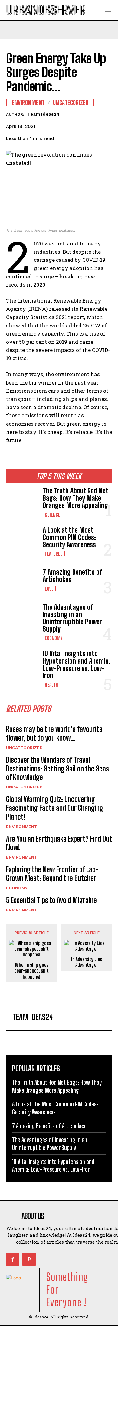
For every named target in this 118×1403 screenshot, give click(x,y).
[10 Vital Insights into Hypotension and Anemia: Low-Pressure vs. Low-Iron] (22, 664)
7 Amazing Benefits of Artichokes (72, 575)
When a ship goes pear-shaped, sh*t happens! (31, 970)
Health (51, 684)
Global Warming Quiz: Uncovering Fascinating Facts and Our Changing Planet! (54, 808)
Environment (21, 826)
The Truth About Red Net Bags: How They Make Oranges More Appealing (75, 498)
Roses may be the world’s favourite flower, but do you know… (54, 733)
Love (49, 588)
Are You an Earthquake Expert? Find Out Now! (59, 843)
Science (52, 514)
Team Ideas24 (43, 114)
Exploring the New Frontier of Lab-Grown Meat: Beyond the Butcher (52, 873)
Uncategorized (24, 747)
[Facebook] (12, 1259)
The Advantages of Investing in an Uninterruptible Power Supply (72, 618)
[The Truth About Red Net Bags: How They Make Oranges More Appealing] (22, 501)
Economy (53, 638)
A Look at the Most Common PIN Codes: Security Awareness (69, 537)
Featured (54, 553)
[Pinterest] (29, 1259)
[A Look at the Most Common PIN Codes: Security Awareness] (22, 541)
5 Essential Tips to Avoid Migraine (51, 900)
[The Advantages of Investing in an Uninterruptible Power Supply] (22, 618)
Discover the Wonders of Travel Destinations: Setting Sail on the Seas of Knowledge (57, 768)
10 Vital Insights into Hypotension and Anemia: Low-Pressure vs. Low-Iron (76, 664)
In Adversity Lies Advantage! (86, 962)
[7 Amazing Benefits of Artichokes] (22, 580)
